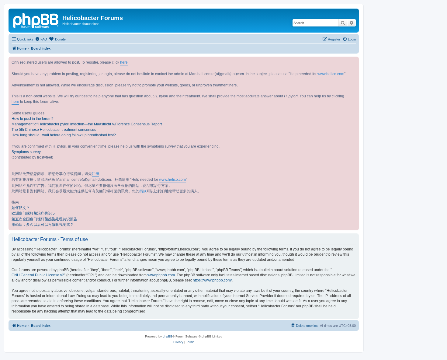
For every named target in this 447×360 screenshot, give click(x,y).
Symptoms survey (26, 152)
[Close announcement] (354, 61)
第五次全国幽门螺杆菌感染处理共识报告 (44, 219)
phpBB (167, 336)
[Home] (36, 20)
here (124, 62)
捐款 (143, 191)
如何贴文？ (21, 208)
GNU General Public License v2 (38, 275)
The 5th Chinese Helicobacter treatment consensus (54, 130)
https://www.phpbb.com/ (212, 280)
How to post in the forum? (33, 119)
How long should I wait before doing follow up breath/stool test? (64, 135)
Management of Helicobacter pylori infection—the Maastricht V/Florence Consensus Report (87, 124)
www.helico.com (330, 74)
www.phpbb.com (161, 275)
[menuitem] (41, 39)
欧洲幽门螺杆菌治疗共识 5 (33, 213)
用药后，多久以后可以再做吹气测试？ (43, 224)
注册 (95, 174)
